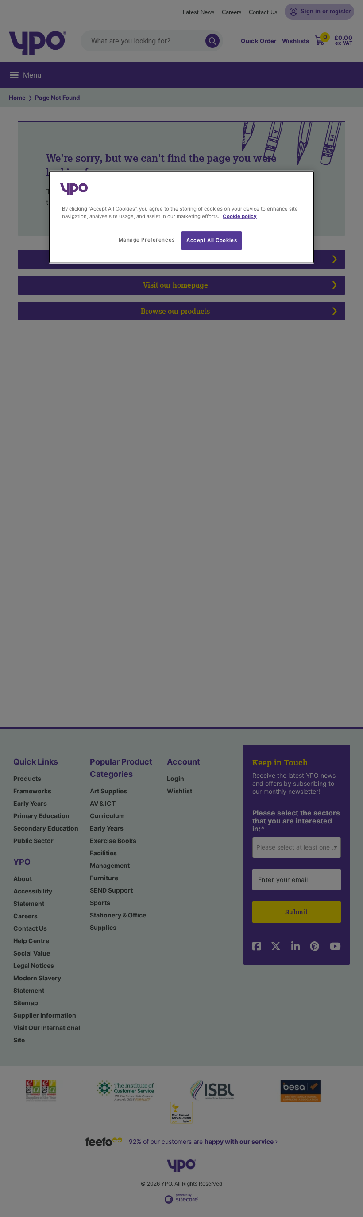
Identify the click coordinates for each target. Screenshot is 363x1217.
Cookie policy (240, 216)
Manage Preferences (147, 240)
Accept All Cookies (211, 240)
